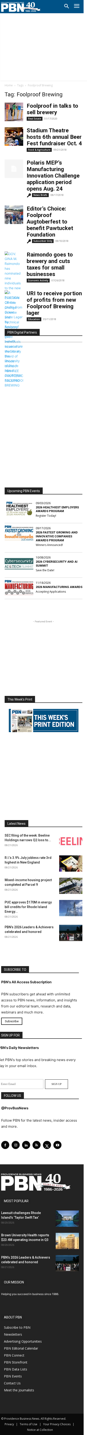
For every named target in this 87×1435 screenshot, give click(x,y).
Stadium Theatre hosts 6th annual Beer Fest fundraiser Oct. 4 (54, 137)
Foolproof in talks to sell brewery (52, 109)
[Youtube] (57, 1145)
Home (9, 85)
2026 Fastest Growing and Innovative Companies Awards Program (57, 536)
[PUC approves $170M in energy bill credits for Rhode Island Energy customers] (70, 908)
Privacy (9, 1424)
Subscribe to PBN (17, 1327)
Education (34, 319)
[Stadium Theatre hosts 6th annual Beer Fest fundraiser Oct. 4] (14, 136)
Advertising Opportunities (23, 1341)
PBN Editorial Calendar (21, 1348)
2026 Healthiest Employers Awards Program (57, 509)
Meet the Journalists (19, 1390)
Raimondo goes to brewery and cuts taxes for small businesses (50, 264)
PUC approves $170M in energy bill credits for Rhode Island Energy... (28, 906)
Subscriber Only (42, 241)
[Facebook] (5, 1145)
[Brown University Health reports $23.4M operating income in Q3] (67, 1241)
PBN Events (13, 1376)
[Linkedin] (26, 1145)
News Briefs (40, 195)
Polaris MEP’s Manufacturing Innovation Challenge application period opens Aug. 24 (53, 175)
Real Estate (34, 118)
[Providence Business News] (21, 7)
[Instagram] (16, 1145)
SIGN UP (56, 1084)
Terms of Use (28, 1424)
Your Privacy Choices (57, 1424)
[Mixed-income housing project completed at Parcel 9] (70, 886)
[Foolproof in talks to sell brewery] (14, 112)
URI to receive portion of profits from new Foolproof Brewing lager (54, 303)
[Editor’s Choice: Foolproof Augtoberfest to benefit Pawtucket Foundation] (14, 214)
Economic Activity (38, 280)
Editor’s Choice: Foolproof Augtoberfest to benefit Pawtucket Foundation (50, 221)
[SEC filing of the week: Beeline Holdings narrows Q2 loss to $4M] (70, 841)
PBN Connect (14, 1355)
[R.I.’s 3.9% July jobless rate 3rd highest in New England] (70, 863)
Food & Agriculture (39, 149)
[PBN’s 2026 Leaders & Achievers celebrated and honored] (70, 933)
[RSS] (36, 1145)
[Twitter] (47, 1145)
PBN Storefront (15, 1362)
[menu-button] (76, 6)
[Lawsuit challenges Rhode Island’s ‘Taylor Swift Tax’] (67, 1219)
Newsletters (13, 1334)
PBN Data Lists (15, 1369)
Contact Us (12, 1383)
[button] (66, 6)
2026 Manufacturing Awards (59, 587)
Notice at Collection (40, 1430)
